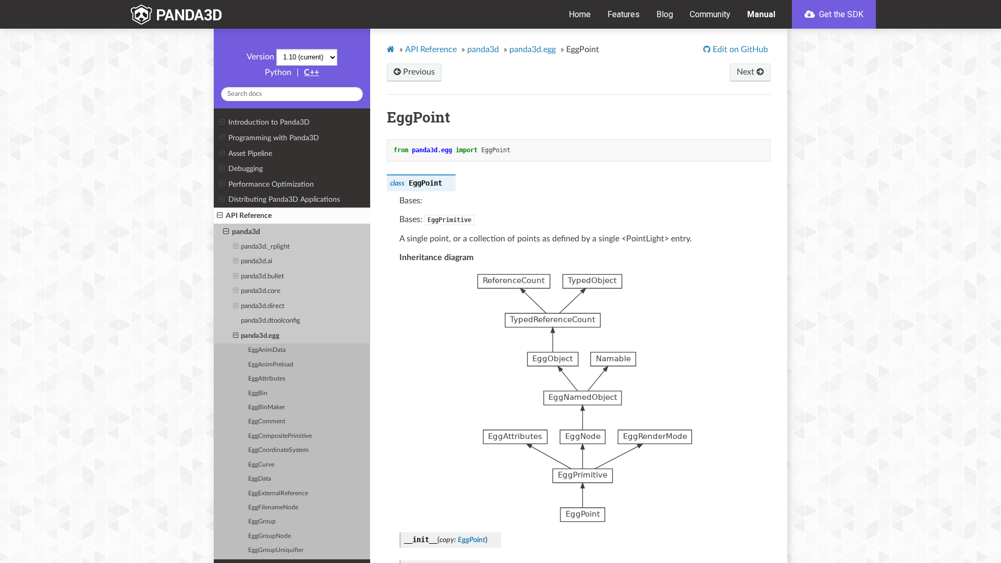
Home (580, 14)
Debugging (245, 169)
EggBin (257, 393)
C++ (311, 72)
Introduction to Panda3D (269, 122)
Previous (418, 72)
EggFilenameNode (273, 507)
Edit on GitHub (739, 49)
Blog (664, 14)
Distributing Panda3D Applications (284, 199)
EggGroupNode (269, 536)
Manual (761, 14)
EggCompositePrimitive (280, 436)
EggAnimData (267, 350)
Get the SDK (840, 14)
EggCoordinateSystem (278, 450)
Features (623, 14)
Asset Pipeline (250, 153)
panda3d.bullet (262, 276)
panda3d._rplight (265, 246)
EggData (259, 479)
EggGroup (262, 521)
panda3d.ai (256, 261)
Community (710, 14)
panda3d (246, 232)
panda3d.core (260, 291)
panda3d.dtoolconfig (270, 320)
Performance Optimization (271, 184)
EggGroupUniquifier (275, 550)
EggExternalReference (278, 493)
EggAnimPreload (271, 365)
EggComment (266, 421)
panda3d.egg (260, 336)
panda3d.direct (263, 306)
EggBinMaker (266, 407)
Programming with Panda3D (273, 138)
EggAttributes (266, 379)
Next (746, 72)
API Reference (249, 215)
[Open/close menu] (222, 122)
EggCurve (261, 465)
